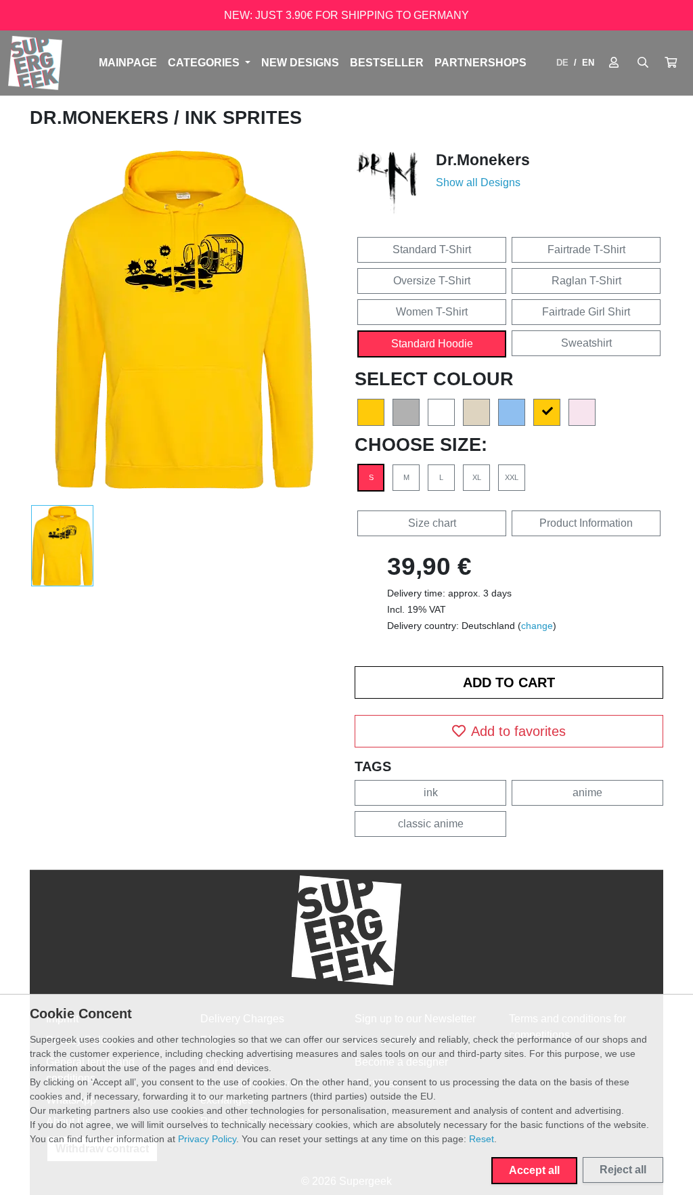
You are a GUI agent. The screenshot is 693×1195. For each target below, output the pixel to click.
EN (588, 63)
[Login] (614, 63)
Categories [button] (205, 62)
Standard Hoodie (432, 343)
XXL (511, 477)
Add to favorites (518, 731)
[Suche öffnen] (642, 63)
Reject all (623, 1169)
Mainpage (128, 62)
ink (431, 792)
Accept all (534, 1170)
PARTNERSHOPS (480, 62)
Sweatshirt (586, 343)
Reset (481, 1138)
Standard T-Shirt (432, 249)
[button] (670, 63)
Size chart (432, 523)
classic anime (431, 823)
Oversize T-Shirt (431, 280)
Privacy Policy (207, 1138)
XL (476, 477)
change (537, 625)
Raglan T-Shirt (586, 280)
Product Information (586, 523)
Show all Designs (478, 182)
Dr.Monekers (102, 118)
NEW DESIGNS (300, 62)
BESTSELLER (387, 62)
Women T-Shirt (432, 312)
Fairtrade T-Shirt (586, 249)
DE (562, 63)
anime (587, 792)
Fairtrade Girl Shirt (586, 312)
